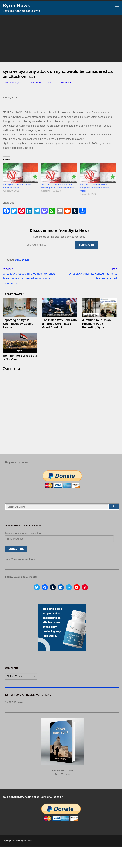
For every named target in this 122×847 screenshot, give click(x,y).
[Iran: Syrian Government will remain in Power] (20, 173)
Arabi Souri (34, 83)
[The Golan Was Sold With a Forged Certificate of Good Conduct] (59, 307)
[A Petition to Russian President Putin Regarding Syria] (99, 307)
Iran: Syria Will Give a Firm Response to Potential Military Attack (95, 187)
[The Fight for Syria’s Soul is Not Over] (20, 343)
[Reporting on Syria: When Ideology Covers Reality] (20, 307)
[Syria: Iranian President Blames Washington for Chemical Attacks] (59, 173)
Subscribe (86, 244)
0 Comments (65, 83)
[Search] (114, 507)
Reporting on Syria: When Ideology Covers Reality (18, 324)
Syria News (16, 5)
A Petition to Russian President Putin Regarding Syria (96, 324)
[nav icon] (117, 8)
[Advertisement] (61, 39)
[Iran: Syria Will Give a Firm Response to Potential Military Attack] (98, 173)
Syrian (25, 259)
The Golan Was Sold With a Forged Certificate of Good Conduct (59, 324)
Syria (49, 83)
